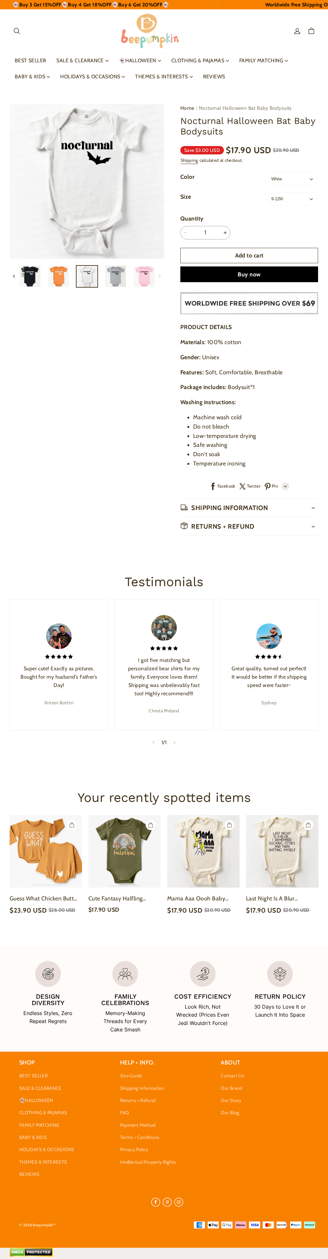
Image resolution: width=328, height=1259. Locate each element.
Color (187, 176)
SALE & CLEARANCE (79, 60)
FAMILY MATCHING (261, 60)
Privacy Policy (134, 1149)
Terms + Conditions (140, 1137)
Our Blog (230, 1113)
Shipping (189, 160)
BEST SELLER (30, 60)
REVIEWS (214, 77)
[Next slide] (174, 742)
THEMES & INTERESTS (161, 77)
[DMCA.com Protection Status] (31, 1255)
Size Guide (131, 1076)
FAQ (124, 1113)
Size (185, 196)
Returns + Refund (138, 1100)
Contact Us (232, 1076)
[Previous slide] (153, 742)
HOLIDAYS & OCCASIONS (90, 77)
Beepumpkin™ (44, 1225)
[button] (17, 31)
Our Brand (231, 1088)
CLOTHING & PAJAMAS (197, 60)
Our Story (231, 1100)
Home (187, 108)
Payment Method (138, 1125)
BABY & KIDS (30, 77)
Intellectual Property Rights (148, 1162)
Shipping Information (142, 1088)
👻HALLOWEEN (137, 60)
